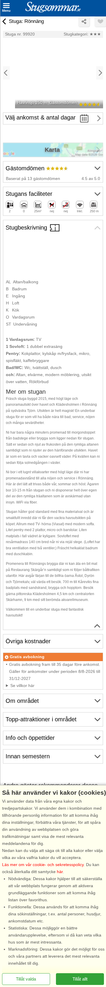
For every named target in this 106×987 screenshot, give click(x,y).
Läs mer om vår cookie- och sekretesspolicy (43, 864)
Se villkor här (22, 685)
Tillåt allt (79, 978)
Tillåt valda (26, 978)
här (60, 871)
